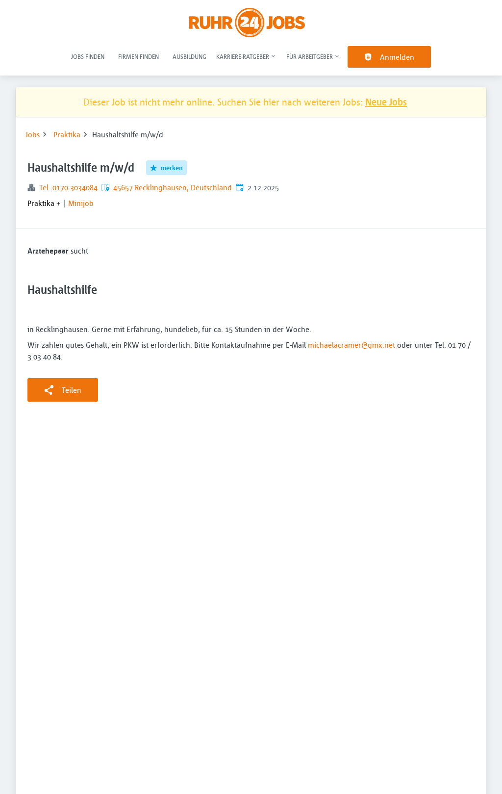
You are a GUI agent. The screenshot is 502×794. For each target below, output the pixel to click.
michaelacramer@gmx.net (351, 345)
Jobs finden (87, 56)
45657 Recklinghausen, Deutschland (172, 187)
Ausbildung (189, 56)
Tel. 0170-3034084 (68, 187)
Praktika (66, 134)
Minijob (81, 203)
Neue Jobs (386, 102)
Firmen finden (138, 56)
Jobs (32, 134)
